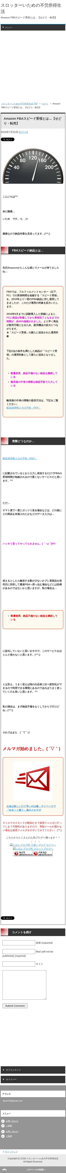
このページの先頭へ (35, 1169)
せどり (23, 132)
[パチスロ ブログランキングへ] (42, 854)
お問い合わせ (12, 1121)
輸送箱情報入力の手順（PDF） (24, 407)
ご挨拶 (9, 1125)
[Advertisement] (33, 66)
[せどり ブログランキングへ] (23, 854)
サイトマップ (11, 1152)
